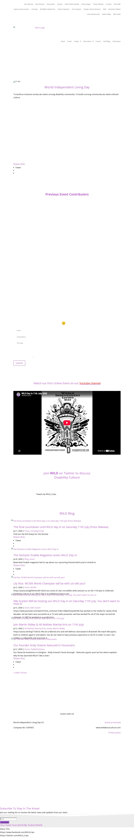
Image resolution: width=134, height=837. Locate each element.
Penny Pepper (86, 4)
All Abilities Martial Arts (47, 9)
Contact (98, 41)
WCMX (33, 587)
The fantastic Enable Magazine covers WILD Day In (45, 555)
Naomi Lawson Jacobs (21, 9)
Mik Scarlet (117, 14)
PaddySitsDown (37, 649)
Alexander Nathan (114, 9)
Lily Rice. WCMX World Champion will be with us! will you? (49, 583)
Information (87, 41)
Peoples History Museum (92, 9)
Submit (19, 363)
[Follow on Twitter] (67, 484)
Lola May (34, 9)
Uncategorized (37, 531)
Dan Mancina (28, 4)
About (63, 41)
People (76, 41)
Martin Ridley (106, 14)
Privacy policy (114, 732)
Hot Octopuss (76, 9)
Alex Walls (117, 4)
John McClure (39, 4)
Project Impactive (64, 9)
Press (26, 531)
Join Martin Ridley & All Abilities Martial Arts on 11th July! (48, 624)
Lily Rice (59, 4)
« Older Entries (20, 672)
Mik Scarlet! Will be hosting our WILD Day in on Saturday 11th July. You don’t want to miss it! (66, 602)
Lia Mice (108, 4)
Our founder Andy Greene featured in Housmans (44, 645)
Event (32, 559)
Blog (26, 559)
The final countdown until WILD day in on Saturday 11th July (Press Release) (60, 527)
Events (69, 41)
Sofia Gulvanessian (93, 14)
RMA (104, 9)
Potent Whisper (98, 4)
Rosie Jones (51, 4)
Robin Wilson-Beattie (72, 4)
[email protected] (113, 722)
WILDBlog (106, 41)
